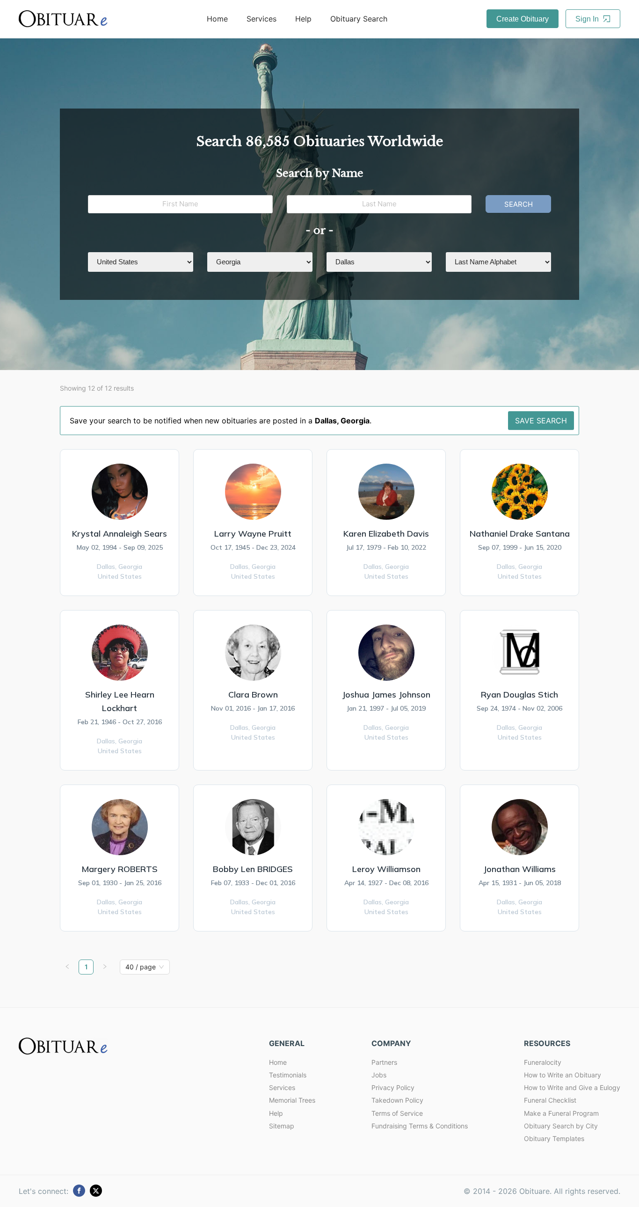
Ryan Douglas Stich (519, 694)
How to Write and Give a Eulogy (572, 1087)
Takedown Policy (397, 1100)
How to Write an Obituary (562, 1075)
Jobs (378, 1075)
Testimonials (287, 1075)
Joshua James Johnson (386, 694)
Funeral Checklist (550, 1100)
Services (261, 18)
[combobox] (140, 967)
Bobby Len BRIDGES (253, 869)
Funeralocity (542, 1062)
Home (217, 18)
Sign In (588, 19)
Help (303, 18)
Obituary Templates (554, 1138)
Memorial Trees (292, 1100)
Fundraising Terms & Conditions (419, 1126)
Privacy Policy (392, 1087)
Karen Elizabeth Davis (386, 533)
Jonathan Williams (519, 869)
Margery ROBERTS (119, 869)
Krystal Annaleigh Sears (119, 533)
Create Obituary (522, 19)
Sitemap (281, 1126)
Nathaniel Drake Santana (520, 533)
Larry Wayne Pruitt (252, 533)
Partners (384, 1062)
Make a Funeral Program (561, 1113)
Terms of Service (397, 1113)
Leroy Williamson (386, 869)
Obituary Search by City (561, 1126)
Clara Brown (253, 694)
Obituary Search (358, 18)
